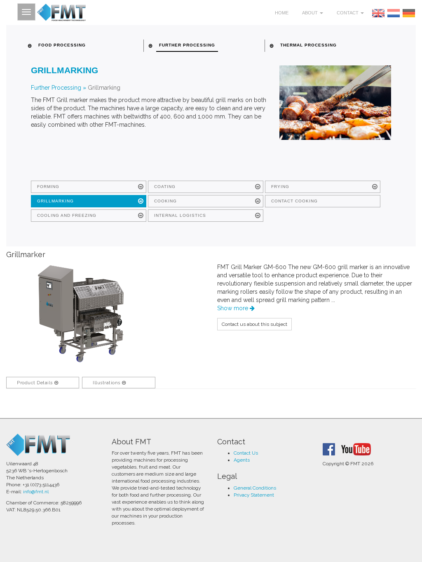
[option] (80, 314)
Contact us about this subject (254, 324)
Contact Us (246, 453)
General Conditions (255, 488)
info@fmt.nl (36, 492)
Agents (242, 460)
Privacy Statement (254, 495)
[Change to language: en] (378, 13)
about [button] (310, 12)
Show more (233, 308)
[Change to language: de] (409, 13)
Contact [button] (348, 12)
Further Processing (56, 87)
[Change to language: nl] (394, 13)
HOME (281, 12)
